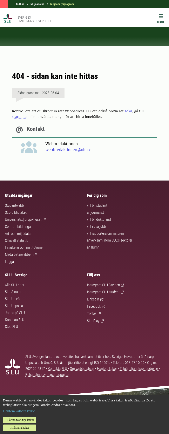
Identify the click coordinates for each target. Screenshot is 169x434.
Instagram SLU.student (103, 292)
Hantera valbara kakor (19, 411)
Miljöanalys (37, 4)
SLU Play (93, 321)
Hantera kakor (107, 368)
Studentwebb (14, 205)
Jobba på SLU (15, 313)
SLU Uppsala (14, 306)
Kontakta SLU (14, 320)
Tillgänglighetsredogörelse (139, 368)
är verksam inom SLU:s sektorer (109, 240)
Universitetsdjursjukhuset (23, 219)
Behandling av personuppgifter (47, 374)
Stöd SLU (11, 326)
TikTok (91, 313)
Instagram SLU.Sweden (103, 285)
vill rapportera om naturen (105, 233)
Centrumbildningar (18, 226)
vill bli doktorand (99, 219)
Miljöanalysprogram (62, 4)
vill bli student (97, 205)
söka (128, 111)
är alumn (93, 247)
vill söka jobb (96, 226)
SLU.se (20, 4)
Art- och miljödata (18, 233)
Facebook (94, 306)
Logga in (11, 261)
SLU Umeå (12, 299)
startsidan (20, 117)
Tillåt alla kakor (19, 427)
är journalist (95, 212)
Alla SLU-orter (14, 285)
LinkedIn (93, 299)
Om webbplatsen (82, 368)
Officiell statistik (16, 240)
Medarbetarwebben (18, 254)
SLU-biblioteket (16, 212)
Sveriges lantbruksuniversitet (34, 19)
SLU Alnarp (13, 292)
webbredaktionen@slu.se (68, 149)
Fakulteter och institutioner (24, 247)
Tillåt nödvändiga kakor (19, 419)
